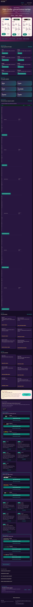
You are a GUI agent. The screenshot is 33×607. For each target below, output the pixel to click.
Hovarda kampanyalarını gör (16, 487)
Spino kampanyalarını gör (16, 479)
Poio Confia (4, 1)
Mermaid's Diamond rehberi (22, 347)
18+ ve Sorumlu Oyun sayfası (20, 603)
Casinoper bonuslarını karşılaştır (16, 551)
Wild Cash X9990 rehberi (6, 374)
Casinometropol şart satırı (5, 233)
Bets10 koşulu (20, 53)
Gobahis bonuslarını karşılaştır (16, 497)
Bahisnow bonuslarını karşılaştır (16, 428)
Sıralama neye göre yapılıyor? (5, 570)
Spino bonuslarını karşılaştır (16, 481)
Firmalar (22, 4)
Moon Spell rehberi (21, 386)
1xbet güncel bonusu (5, 53)
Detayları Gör (8, 34)
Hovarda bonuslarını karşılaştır (16, 489)
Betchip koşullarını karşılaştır (17, 541)
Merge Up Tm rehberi (21, 336)
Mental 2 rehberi (4, 324)
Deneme (12, 15)
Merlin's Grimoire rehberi (6, 347)
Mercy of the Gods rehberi (22, 325)
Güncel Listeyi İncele (16, 597)
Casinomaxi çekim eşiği (5, 267)
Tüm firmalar (30, 46)
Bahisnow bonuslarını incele (16, 426)
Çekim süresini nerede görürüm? (6, 578)
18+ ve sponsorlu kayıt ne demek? (6, 576)
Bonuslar (26, 4)
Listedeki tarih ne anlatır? (5, 573)
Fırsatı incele (4, 34)
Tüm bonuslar (30, 100)
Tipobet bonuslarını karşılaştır (16, 420)
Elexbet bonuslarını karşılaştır (16, 436)
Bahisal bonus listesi (5, 73)
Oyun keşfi (29, 4)
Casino (16, 15)
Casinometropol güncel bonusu (6, 193)
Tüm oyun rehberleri (6, 564)
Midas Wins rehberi (5, 363)
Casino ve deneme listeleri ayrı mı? (6, 581)
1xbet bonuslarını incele (26, 394)
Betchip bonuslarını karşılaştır (16, 543)
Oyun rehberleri (29, 314)
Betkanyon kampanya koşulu (22, 73)
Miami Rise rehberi (21, 363)
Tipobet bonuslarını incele (16, 418)
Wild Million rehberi (5, 385)
